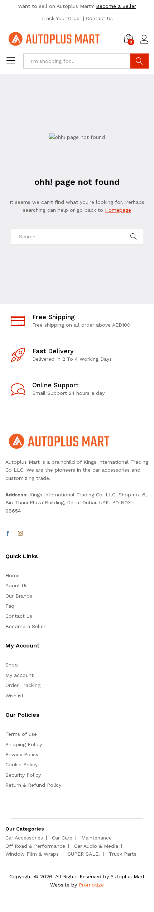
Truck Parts (122, 854)
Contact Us (99, 18)
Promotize (91, 885)
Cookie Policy (21, 764)
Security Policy (23, 775)
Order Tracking (22, 685)
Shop (11, 665)
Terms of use (21, 734)
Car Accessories (24, 838)
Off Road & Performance (35, 846)
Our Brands (18, 596)
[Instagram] (20, 533)
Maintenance (96, 838)
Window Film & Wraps (32, 854)
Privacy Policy (21, 754)
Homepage (118, 210)
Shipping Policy (23, 744)
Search (139, 61)
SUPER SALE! (84, 854)
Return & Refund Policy (33, 785)
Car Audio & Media (96, 846)
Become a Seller (116, 6)
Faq (9, 606)
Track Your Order (61, 18)
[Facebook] (8, 534)
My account (19, 675)
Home (12, 575)
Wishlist (14, 695)
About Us (16, 585)
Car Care (62, 838)
